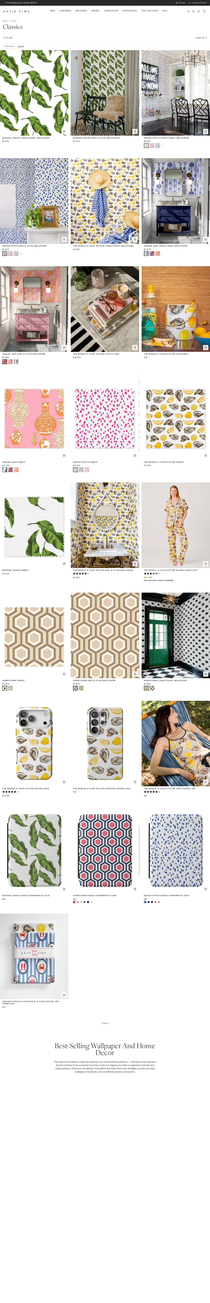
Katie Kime (17, 11)
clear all (21, 46)
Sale (164, 11)
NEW (52, 11)
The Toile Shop (149, 11)
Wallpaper (81, 11)
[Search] (188, 11)
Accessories (129, 11)
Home (5, 21)
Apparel (95, 11)
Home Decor (111, 11)
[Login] (193, 11)
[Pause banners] (4, 3)
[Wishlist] (198, 11)
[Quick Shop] (64, 131)
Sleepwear (65, 11)
